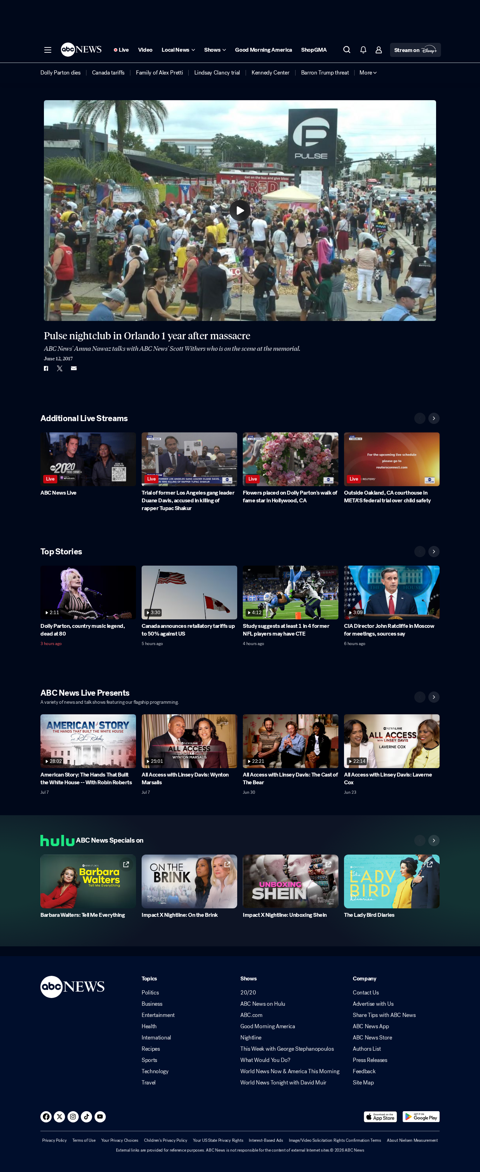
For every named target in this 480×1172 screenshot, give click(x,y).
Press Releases (370, 1060)
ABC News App (371, 1026)
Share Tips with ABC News (384, 1015)
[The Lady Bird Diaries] (392, 881)
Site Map (363, 1083)
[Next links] (434, 840)
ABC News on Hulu (262, 1004)
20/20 (248, 993)
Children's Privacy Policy (165, 1140)
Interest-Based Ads (266, 1140)
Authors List (367, 1049)
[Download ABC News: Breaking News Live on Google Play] (421, 1116)
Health (149, 1026)
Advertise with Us (373, 1004)
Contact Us (366, 993)
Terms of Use (84, 1140)
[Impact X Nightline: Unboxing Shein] (290, 881)
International (156, 1038)
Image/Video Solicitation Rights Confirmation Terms (335, 1140)
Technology (155, 1071)
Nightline (250, 1038)
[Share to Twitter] (60, 368)
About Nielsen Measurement (412, 1140)
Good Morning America (267, 1026)
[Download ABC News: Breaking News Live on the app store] (380, 1116)
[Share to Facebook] (46, 368)
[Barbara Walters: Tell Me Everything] (88, 881)
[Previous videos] (420, 418)
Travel (149, 1083)
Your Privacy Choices (119, 1140)
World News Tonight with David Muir (283, 1083)
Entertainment (158, 1015)
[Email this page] (74, 368)
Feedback (364, 1071)
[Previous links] (420, 840)
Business (152, 1004)
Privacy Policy (54, 1140)
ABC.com (251, 1015)
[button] (47, 50)
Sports (149, 1060)
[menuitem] (60, 73)
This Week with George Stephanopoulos (286, 1049)
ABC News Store (372, 1038)
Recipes (151, 1049)
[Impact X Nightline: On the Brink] (189, 881)
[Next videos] (434, 418)
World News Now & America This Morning (289, 1071)
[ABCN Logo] (81, 49)
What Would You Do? (265, 1060)
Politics (150, 993)
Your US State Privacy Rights (218, 1140)
